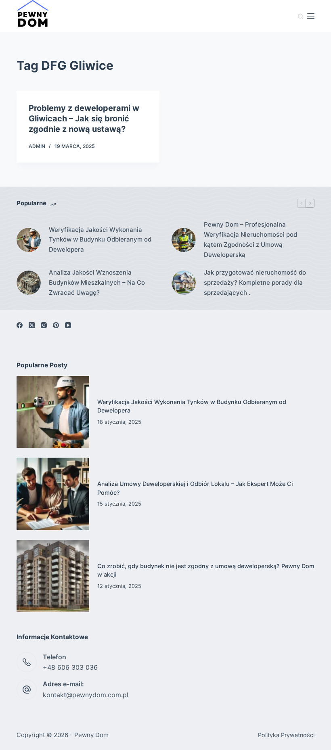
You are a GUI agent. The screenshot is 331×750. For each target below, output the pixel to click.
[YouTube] (68, 325)
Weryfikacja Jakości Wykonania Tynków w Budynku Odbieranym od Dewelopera (100, 240)
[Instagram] (44, 325)
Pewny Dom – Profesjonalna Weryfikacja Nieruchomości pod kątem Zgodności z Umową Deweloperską (250, 239)
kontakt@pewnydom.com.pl (85, 695)
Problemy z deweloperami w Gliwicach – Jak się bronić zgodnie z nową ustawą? (84, 118)
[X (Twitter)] (32, 325)
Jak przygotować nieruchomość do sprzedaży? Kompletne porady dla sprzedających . (255, 282)
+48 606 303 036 (70, 667)
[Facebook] (20, 325)
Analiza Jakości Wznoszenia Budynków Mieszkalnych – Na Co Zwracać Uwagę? (97, 282)
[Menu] (310, 16)
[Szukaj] (300, 16)
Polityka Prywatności (286, 734)
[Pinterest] (56, 325)
